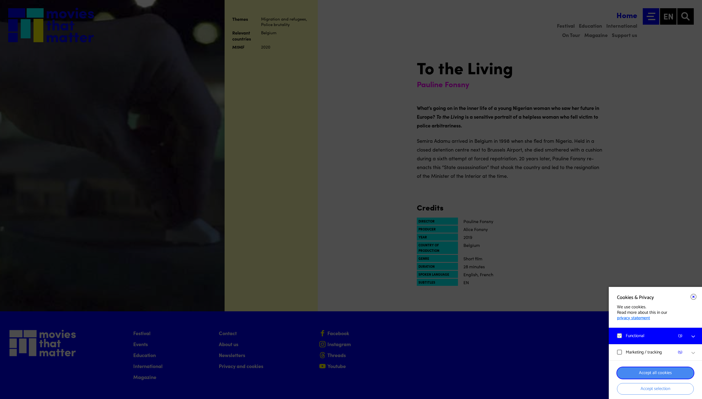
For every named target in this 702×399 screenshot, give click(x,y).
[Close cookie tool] (693, 297)
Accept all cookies (655, 373)
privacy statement (633, 318)
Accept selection (655, 388)
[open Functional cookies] (693, 336)
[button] (650, 336)
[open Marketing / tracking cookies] (693, 353)
